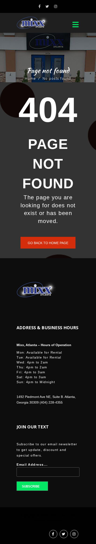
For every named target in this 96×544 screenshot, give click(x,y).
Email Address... (32, 464)
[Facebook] (39, 6)
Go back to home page (48, 243)
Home (30, 78)
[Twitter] (47, 6)
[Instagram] (56, 6)
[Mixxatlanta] (36, 22)
